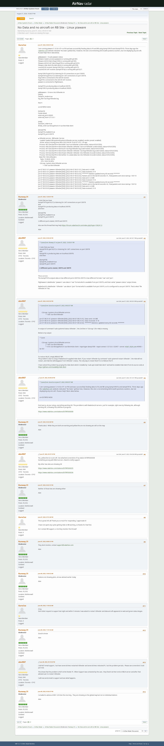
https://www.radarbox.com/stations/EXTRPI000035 (55, 468)
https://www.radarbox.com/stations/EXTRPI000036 (55, 472)
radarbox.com (43, 51)
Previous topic (132, 33)
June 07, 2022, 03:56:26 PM (45, 238)
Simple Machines (30, 743)
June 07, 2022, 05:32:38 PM (45, 422)
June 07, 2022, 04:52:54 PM (45, 301)
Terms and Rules (137, 744)
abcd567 (22, 238)
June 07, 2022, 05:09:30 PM (47, 378)
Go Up (19, 722)
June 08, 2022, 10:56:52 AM (45, 573)
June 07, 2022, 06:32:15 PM (45, 485)
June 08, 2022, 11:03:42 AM (45, 605)
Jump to (117, 731)
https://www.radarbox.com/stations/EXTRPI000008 (55, 412)
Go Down (20, 39)
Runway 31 (71, 23)
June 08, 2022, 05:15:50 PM (47, 662)
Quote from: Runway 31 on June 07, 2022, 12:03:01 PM (57, 242)
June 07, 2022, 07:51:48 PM (45, 517)
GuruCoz (22, 45)
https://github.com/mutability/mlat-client (52, 367)
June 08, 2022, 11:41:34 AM (45, 630)
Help (130, 744)
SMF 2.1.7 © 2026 (20, 743)
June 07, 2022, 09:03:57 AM (45, 45)
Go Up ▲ (146, 744)
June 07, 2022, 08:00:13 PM (45, 541)
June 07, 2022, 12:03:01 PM (45, 197)
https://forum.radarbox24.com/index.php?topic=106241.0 (82, 225)
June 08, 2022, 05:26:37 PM (45, 691)
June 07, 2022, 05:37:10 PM (47, 454)
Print (144, 39)
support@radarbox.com (65, 545)
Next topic (142, 33)
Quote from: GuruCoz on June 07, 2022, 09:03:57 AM (57, 306)
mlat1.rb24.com (131, 347)
